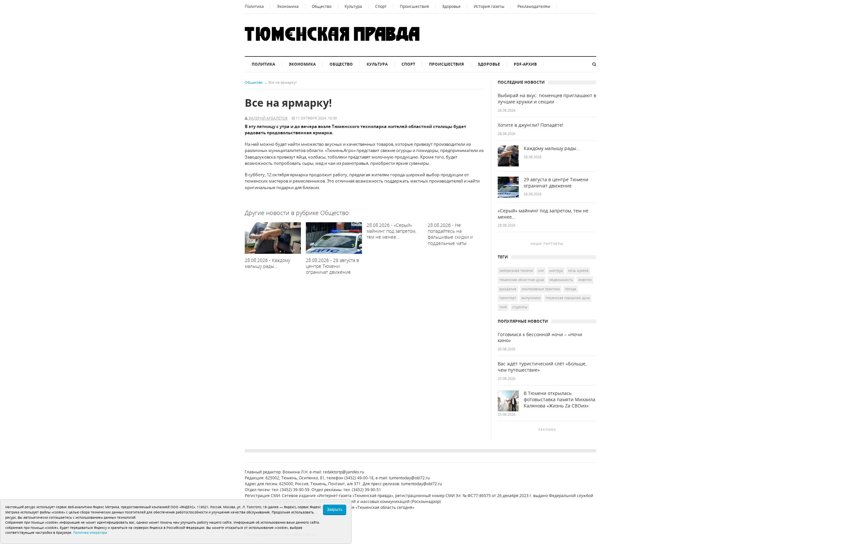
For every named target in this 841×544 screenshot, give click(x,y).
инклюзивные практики (541, 289)
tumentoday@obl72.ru (409, 478)
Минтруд (556, 270)
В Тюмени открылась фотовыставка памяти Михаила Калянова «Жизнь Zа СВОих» (559, 399)
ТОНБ (503, 307)
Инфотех (585, 279)
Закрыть (334, 509)
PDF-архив (525, 64)
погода (570, 289)
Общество (321, 6)
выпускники (530, 297)
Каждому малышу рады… (552, 148)
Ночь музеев (578, 270)
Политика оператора (90, 532)
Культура (353, 6)
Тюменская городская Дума (568, 297)
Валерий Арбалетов (267, 118)
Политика (254, 6)
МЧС (541, 270)
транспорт (507, 297)
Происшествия (414, 6)
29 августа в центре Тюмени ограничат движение (556, 183)
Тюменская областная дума (521, 279)
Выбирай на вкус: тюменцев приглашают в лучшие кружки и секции (547, 99)
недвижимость (561, 279)
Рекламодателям (533, 6)
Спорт (381, 6)
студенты (519, 307)
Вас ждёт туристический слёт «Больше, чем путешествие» (542, 367)
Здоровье (451, 6)
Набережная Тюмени (516, 270)
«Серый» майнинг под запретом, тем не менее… (543, 214)
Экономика (288, 6)
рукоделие (507, 289)
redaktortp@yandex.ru (343, 472)
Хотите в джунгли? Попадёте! (530, 125)
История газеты (489, 6)
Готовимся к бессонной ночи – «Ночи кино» (540, 338)
